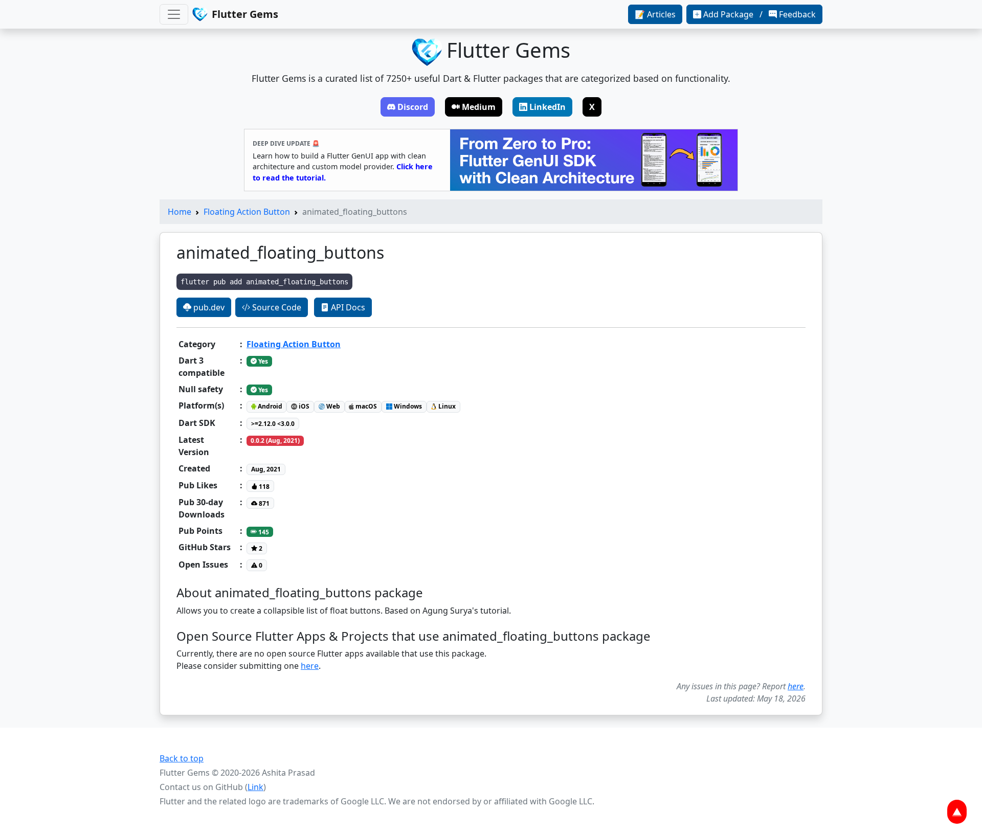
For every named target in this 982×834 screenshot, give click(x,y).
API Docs (347, 307)
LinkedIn (547, 106)
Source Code (275, 307)
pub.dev (208, 307)
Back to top (182, 758)
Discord (412, 106)
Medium (479, 106)
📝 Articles (655, 14)
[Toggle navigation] (174, 14)
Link (255, 787)
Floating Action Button (247, 211)
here (310, 665)
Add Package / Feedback (759, 14)
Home (179, 211)
